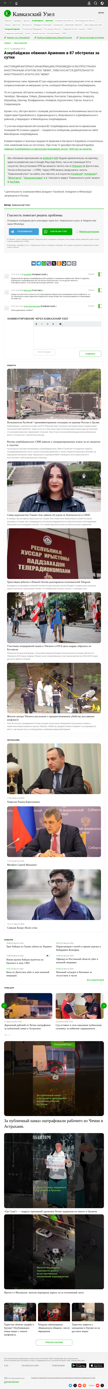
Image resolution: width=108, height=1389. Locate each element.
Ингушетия (27, 25)
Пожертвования (58, 1365)
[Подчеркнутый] (47, 324)
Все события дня (95, 980)
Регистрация (44, 352)
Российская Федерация (32, 29)
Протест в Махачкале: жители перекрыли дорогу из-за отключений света (44, 1292)
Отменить (90, 354)
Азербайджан (37, 21)
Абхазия (8, 21)
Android (47, 158)
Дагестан (16, 25)
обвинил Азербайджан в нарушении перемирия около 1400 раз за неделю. (48, 148)
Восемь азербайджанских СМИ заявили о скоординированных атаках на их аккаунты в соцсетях (53, 443)
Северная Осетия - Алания (74, 29)
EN (11, 3)
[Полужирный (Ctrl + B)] (36, 324)
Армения (49, 21)
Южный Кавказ (53, 33)
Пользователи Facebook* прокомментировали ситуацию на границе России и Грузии (53, 422)
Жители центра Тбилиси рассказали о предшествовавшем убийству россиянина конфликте (50, 717)
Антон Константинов (32, 306)
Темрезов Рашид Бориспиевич (23, 801)
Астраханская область (64, 21)
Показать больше (54, 1342)
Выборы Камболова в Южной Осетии (54, 37)
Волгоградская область (85, 21)
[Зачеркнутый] (53, 324)
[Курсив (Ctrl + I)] (42, 324)
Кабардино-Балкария (43, 25)
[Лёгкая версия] (16, 3)
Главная (7, 43)
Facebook (76, 173)
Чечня (27, 33)
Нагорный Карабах (12, 29)
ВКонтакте (14, 177)
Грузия (7, 25)
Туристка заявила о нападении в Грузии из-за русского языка (86, 1328)
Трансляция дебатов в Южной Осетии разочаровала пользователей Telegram (48, 582)
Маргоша (27, 290)
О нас (6, 1365)
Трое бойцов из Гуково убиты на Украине (29, 946)
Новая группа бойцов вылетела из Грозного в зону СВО (24, 961)
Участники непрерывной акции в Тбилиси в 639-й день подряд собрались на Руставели (49, 647)
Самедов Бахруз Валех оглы (22, 927)
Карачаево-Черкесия (73, 25)
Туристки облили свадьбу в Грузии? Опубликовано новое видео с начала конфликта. (19, 1329)
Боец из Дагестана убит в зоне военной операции (27, 973)
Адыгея (26, 21)
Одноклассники (33, 177)
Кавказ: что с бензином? (18, 37)
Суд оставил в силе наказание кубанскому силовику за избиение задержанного (79, 1026)
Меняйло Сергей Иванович (22, 864)
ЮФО (64, 33)
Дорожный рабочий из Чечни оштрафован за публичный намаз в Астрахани (27, 1026)
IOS (56, 158)
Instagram (90, 173)
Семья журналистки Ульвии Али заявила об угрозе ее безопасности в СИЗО (48, 514)
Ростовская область (52, 29)
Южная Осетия (38, 33)
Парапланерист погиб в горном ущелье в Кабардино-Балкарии (78, 948)
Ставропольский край (14, 33)
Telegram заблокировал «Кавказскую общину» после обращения (54, 1328)
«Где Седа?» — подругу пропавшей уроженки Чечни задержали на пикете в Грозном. (50, 1211)
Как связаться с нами (30, 1365)
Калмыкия (58, 25)
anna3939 (27, 274)
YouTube (14, 181)
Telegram (77, 166)
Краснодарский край (93, 25)
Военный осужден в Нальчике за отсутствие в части (74, 973)
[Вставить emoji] (60, 324)
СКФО (89, 29)
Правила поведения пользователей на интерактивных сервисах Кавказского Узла (63, 1378)
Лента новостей (20, 43)
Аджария (17, 21)
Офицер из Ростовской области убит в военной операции (77, 960)
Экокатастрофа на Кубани (91, 37)
